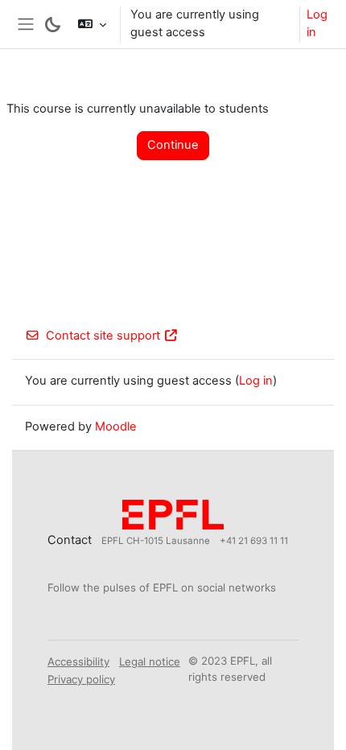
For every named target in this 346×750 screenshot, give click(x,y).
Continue (173, 145)
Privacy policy (81, 679)
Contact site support (103, 335)
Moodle (116, 426)
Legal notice (149, 661)
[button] (91, 24)
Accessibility (78, 661)
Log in (317, 23)
